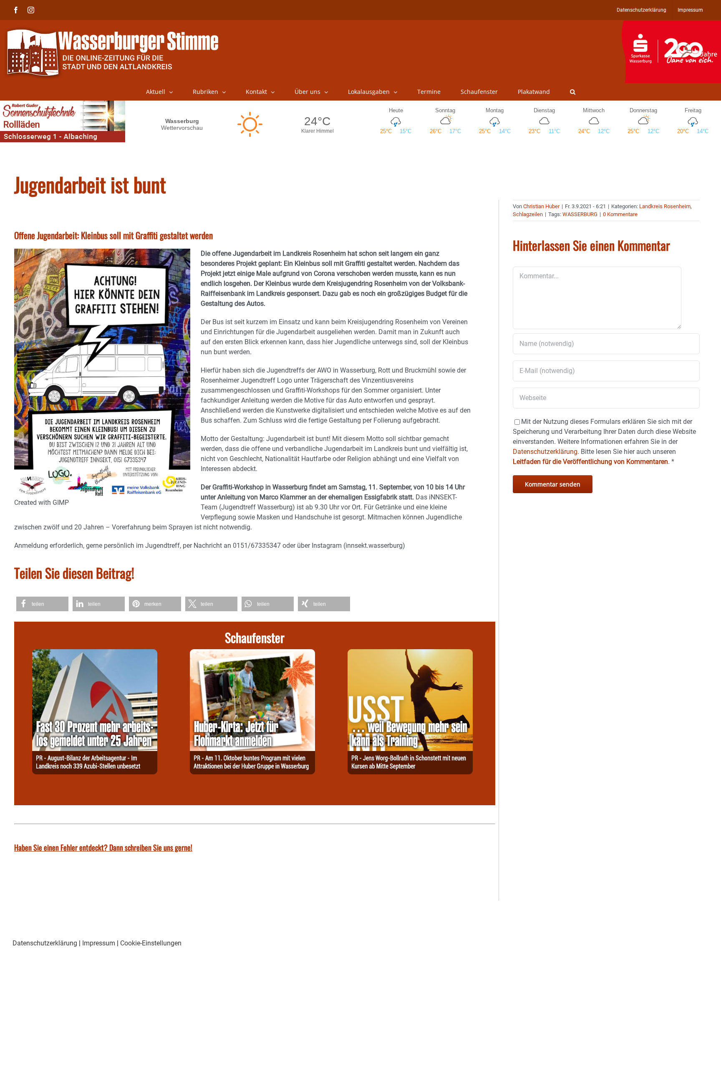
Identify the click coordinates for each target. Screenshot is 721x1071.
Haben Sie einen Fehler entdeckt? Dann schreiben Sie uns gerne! (103, 847)
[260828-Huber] (252, 654)
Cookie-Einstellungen (151, 943)
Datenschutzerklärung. (546, 452)
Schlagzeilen (528, 214)
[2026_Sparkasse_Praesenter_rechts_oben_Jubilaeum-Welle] (671, 25)
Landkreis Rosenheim (665, 206)
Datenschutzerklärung (45, 943)
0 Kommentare (620, 214)
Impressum (98, 943)
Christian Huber (541, 206)
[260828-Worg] (410, 654)
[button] (572, 91)
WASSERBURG (579, 214)
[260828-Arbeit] (94, 654)
